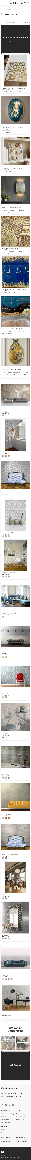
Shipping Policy (6, 1141)
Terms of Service (21, 1141)
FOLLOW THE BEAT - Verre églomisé (14, 289)
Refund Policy (20, 1138)
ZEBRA (4, 492)
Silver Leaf (6, 212)
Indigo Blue (6, 132)
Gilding (3, 1117)
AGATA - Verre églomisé (10, 248)
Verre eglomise (21, 1114)
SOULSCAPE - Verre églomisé (12, 328)
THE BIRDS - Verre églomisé (11, 369)
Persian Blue (7, 292)
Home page (9, 9)
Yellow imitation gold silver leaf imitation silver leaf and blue (14, 332)
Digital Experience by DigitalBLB (10, 1157)
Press (3, 1133)
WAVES (4, 412)
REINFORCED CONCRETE (10, 855)
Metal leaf (18, 91)
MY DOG (5, 653)
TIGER (4, 452)
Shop (18, 1110)
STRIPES (5, 774)
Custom (16, 292)
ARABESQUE (6, 1015)
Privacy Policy (5, 1138)
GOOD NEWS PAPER (9, 573)
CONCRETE (6, 895)
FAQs (3, 1130)
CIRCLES (5, 935)
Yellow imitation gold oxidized (11, 372)
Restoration (5, 1120)
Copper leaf (21, 210)
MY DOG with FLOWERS (10, 613)
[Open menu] (3, 2)
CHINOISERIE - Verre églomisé (12, 168)
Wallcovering (5, 1123)
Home (2, 9)
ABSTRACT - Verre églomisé (11, 207)
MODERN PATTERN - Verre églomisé (14, 88)
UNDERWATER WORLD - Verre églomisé (12, 128)
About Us (4, 1126)
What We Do (5, 1110)
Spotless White (7, 91)
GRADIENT (5, 975)
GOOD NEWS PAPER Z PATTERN (13, 533)
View (9, 41)
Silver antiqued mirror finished (14, 375)
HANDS (4, 734)
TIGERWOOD (6, 814)
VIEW (23, 1044)
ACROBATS (6, 694)
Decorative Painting (7, 1114)
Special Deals (20, 1120)
